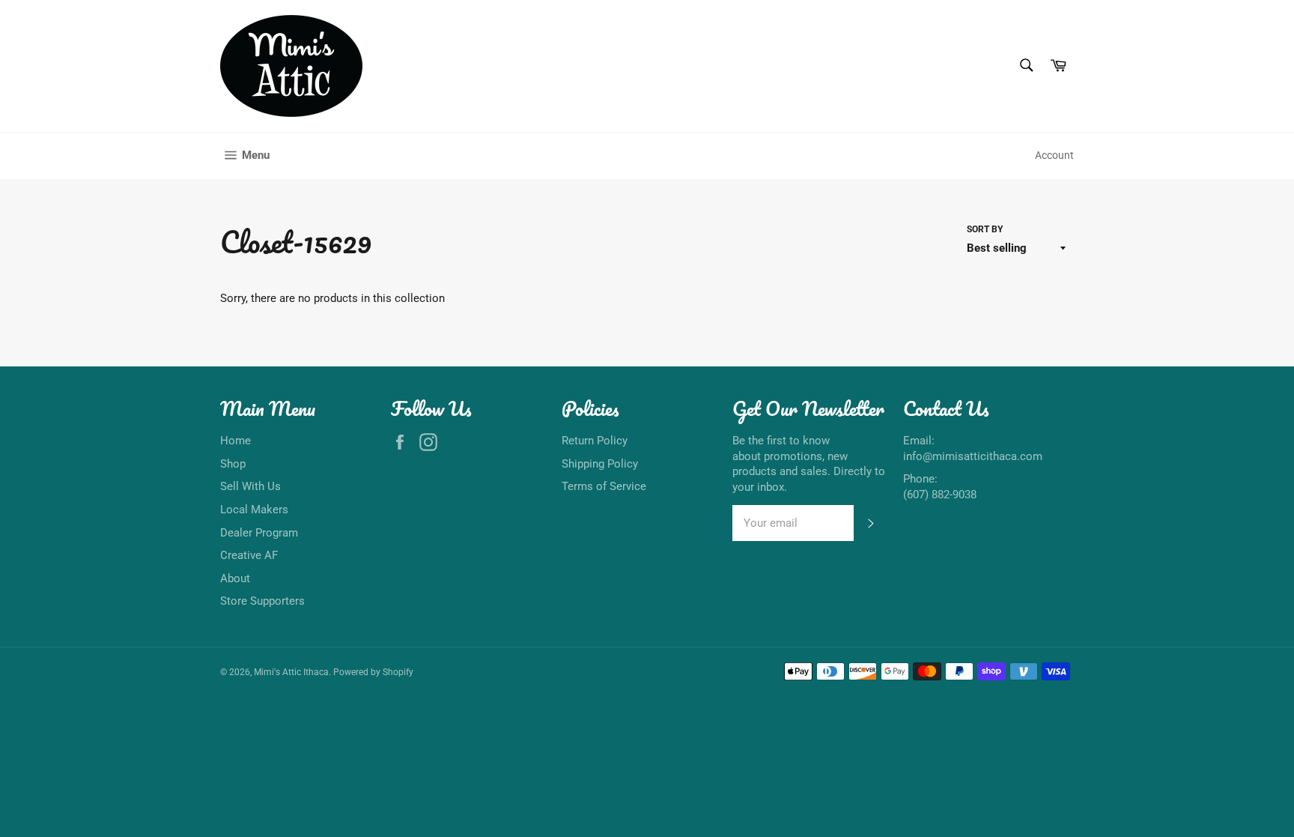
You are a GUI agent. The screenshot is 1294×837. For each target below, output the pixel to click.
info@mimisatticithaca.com (972, 456)
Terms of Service (604, 486)
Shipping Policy (600, 464)
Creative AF (249, 555)
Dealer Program (259, 533)
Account (1054, 155)
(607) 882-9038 (939, 494)
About (235, 578)
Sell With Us (250, 486)
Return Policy (595, 440)
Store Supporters (262, 601)
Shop (233, 464)
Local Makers (254, 509)
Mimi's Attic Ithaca (291, 672)
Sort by (985, 229)
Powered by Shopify (373, 672)
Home (235, 440)
